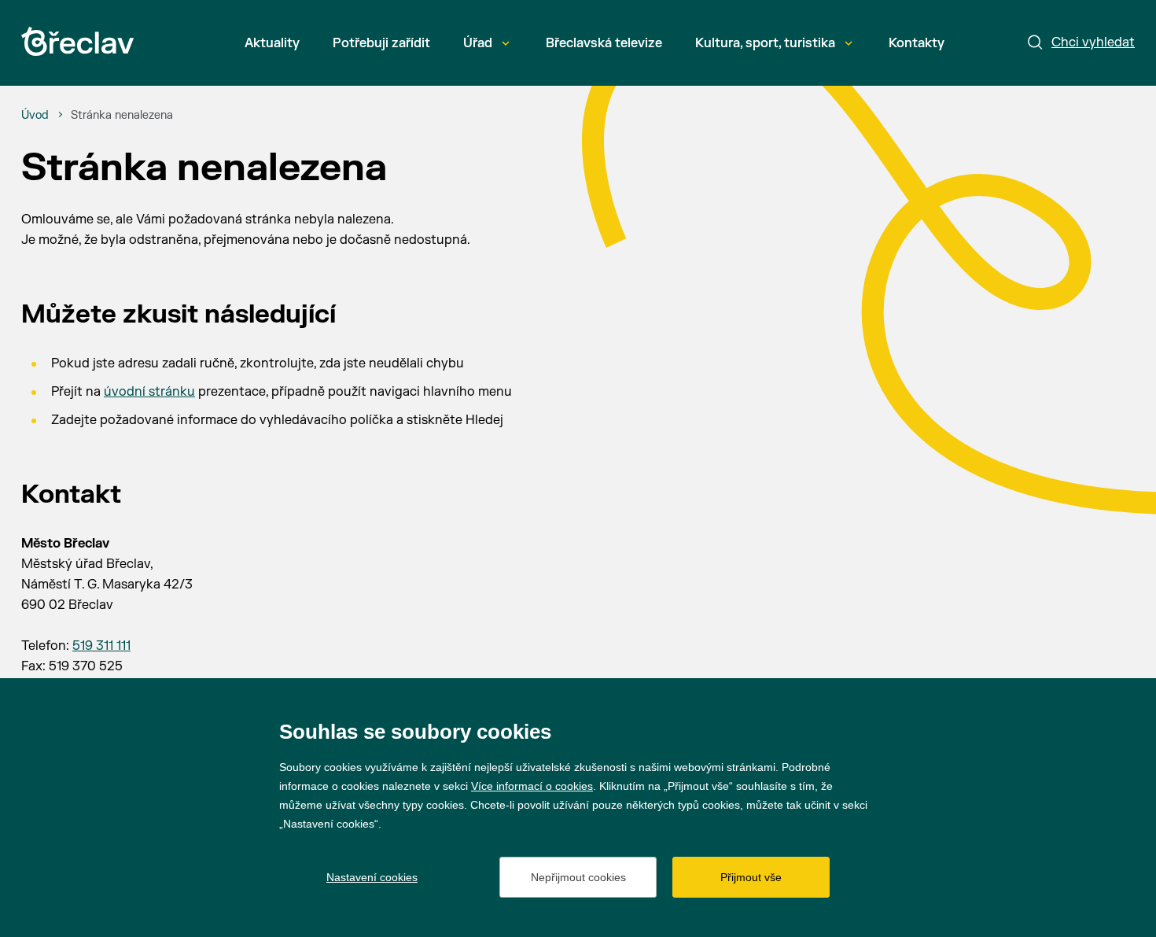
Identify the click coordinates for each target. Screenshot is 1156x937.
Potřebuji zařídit (381, 43)
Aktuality (272, 43)
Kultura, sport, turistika (765, 43)
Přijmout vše (751, 877)
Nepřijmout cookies (578, 877)
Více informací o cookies (532, 786)
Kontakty (916, 43)
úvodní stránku (149, 392)
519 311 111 (101, 646)
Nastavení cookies (372, 877)
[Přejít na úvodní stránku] (77, 41)
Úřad (477, 43)
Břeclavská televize (604, 43)
